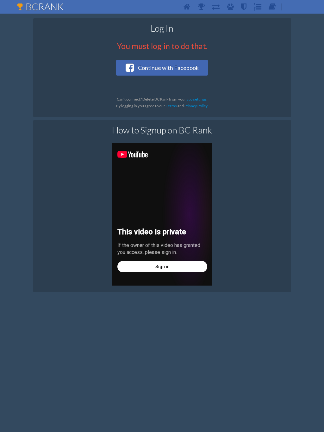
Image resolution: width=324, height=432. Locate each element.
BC (44, 6)
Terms (171, 105)
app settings (197, 99)
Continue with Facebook (168, 67)
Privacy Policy (195, 105)
